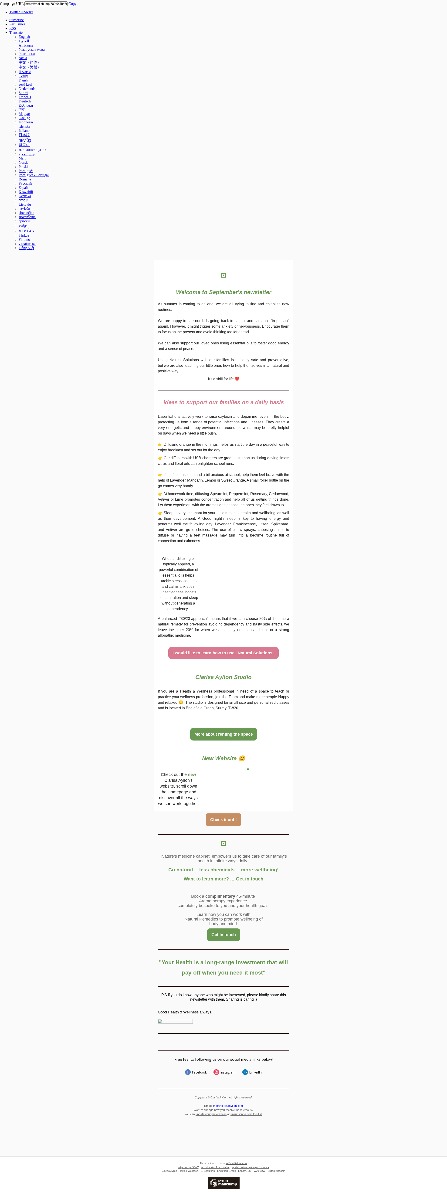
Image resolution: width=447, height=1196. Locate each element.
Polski (23, 167)
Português (26, 171)
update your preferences (211, 1114)
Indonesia (26, 122)
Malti (22, 158)
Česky (23, 76)
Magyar (24, 114)
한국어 (24, 145)
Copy (72, 4)
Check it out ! (223, 820)
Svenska (25, 196)
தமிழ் (23, 225)
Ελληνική (26, 105)
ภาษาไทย (26, 230)
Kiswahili (26, 192)
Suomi (23, 93)
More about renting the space (223, 734)
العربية (24, 41)
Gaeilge (24, 118)
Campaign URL (12, 4)
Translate (16, 32)
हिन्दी (22, 110)
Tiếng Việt (26, 248)
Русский (25, 183)
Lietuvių (25, 204)
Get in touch (223, 935)
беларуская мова (32, 49)
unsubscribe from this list (246, 1114)
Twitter (21, 12)
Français (25, 97)
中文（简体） (30, 62)
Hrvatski (25, 72)
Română (25, 179)
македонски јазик (32, 150)
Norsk (23, 162)
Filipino (24, 239)
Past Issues (17, 24)
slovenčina (26, 213)
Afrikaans (26, 45)
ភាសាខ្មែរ (25, 140)
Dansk (23, 80)
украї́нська (27, 244)
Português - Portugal (34, 175)
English (24, 37)
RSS (12, 28)
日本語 (24, 135)
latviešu (24, 209)
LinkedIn (255, 1072)
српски (24, 221)
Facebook (199, 1072)
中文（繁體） (30, 67)
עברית (23, 200)
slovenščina (27, 217)
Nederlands (27, 89)
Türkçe (24, 235)
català (23, 58)
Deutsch (25, 101)
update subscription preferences (250, 1167)
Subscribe (16, 20)
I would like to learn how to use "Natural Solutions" (223, 653)
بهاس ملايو (27, 154)
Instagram (228, 1072)
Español (24, 188)
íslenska (24, 126)
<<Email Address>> (236, 1163)
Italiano (24, 131)
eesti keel (25, 84)
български (27, 54)
